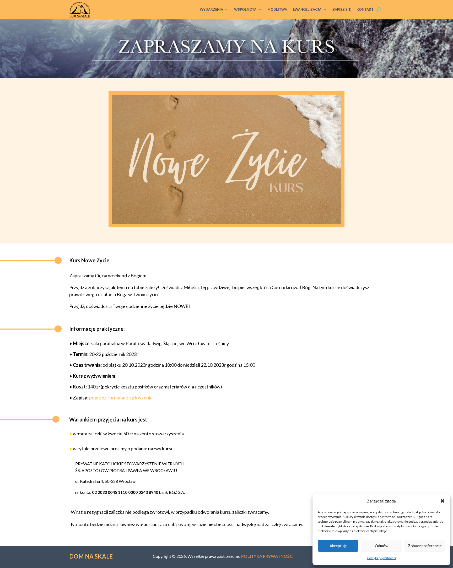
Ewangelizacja (307, 9)
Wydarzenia (211, 9)
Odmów (381, 545)
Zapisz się (341, 9)
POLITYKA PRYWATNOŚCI (267, 556)
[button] (442, 501)
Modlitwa (277, 9)
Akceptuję (338, 545)
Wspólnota (245, 9)
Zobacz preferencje (425, 545)
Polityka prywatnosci (381, 558)
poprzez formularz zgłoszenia (121, 398)
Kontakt (365, 9)
